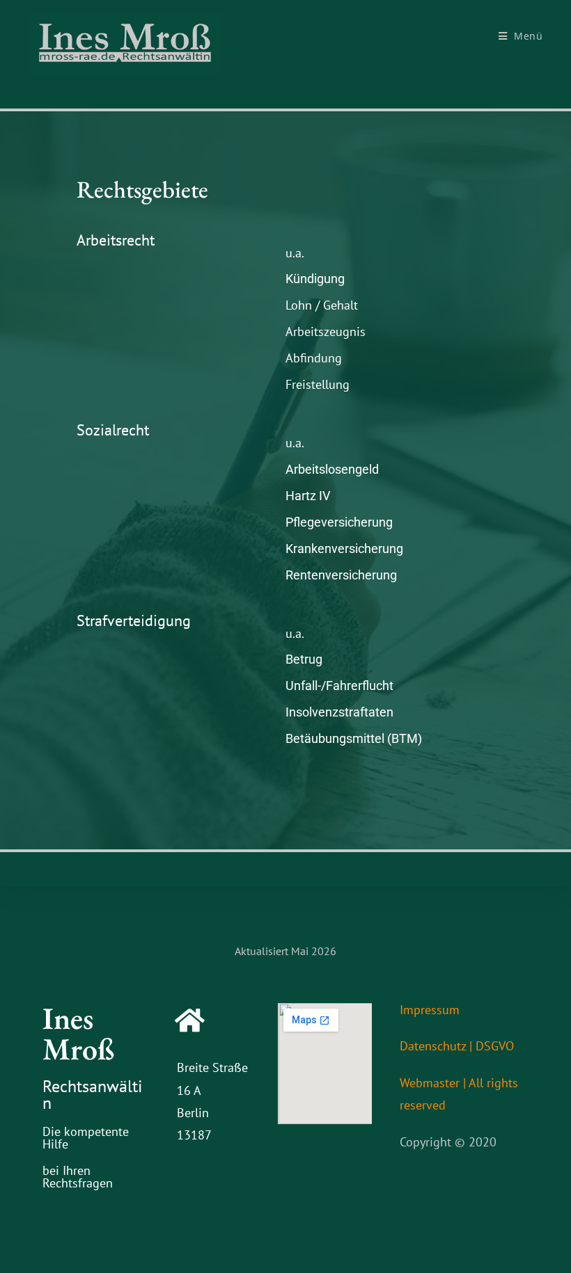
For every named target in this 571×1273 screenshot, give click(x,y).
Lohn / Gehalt (322, 305)
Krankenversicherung (344, 548)
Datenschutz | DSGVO (457, 1046)
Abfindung (314, 358)
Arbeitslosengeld (332, 469)
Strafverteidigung (134, 620)
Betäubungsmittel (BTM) (354, 738)
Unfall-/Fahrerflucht (339, 685)
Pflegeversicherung (339, 522)
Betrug (304, 659)
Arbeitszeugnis (326, 331)
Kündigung (315, 278)
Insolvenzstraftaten (339, 712)
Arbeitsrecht (116, 240)
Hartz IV (308, 495)
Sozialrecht (113, 430)
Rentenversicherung (341, 575)
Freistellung (318, 384)
